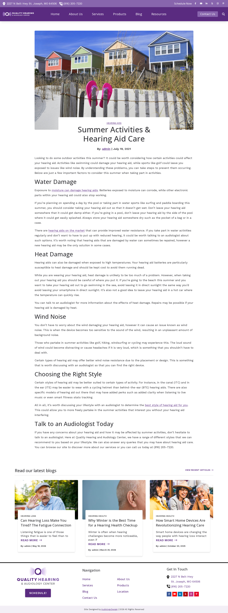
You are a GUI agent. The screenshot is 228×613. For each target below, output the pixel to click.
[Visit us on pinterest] (223, 3)
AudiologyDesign (109, 609)
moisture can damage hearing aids (75, 190)
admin (106, 148)
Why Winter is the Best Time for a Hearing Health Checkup (112, 523)
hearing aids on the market (66, 230)
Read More (29, 540)
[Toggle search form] (223, 14)
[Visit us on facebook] (195, 3)
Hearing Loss (28, 516)
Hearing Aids (114, 123)
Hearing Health (97, 516)
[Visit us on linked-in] (206, 3)
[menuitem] (182, 3)
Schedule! (38, 593)
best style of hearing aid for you (166, 405)
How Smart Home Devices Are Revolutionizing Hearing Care (180, 523)
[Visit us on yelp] (212, 3)
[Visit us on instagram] (218, 3)
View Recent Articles (197, 470)
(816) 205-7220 (72, 3)
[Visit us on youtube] (201, 3)
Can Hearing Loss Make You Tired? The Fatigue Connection (46, 523)
